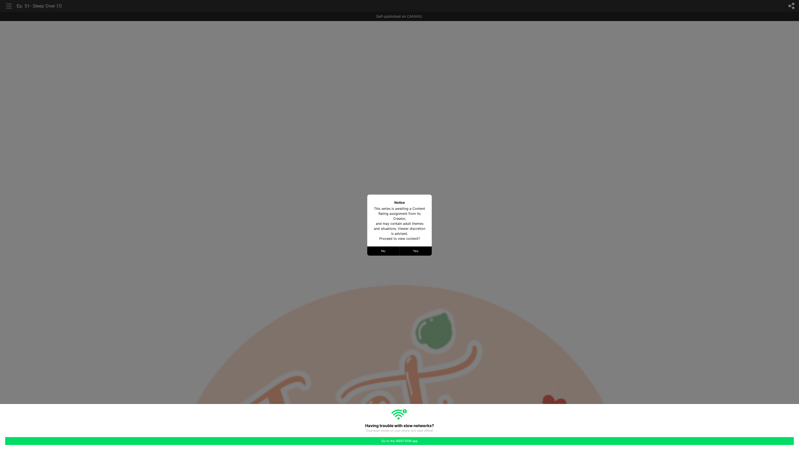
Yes (415, 251)
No (383, 251)
